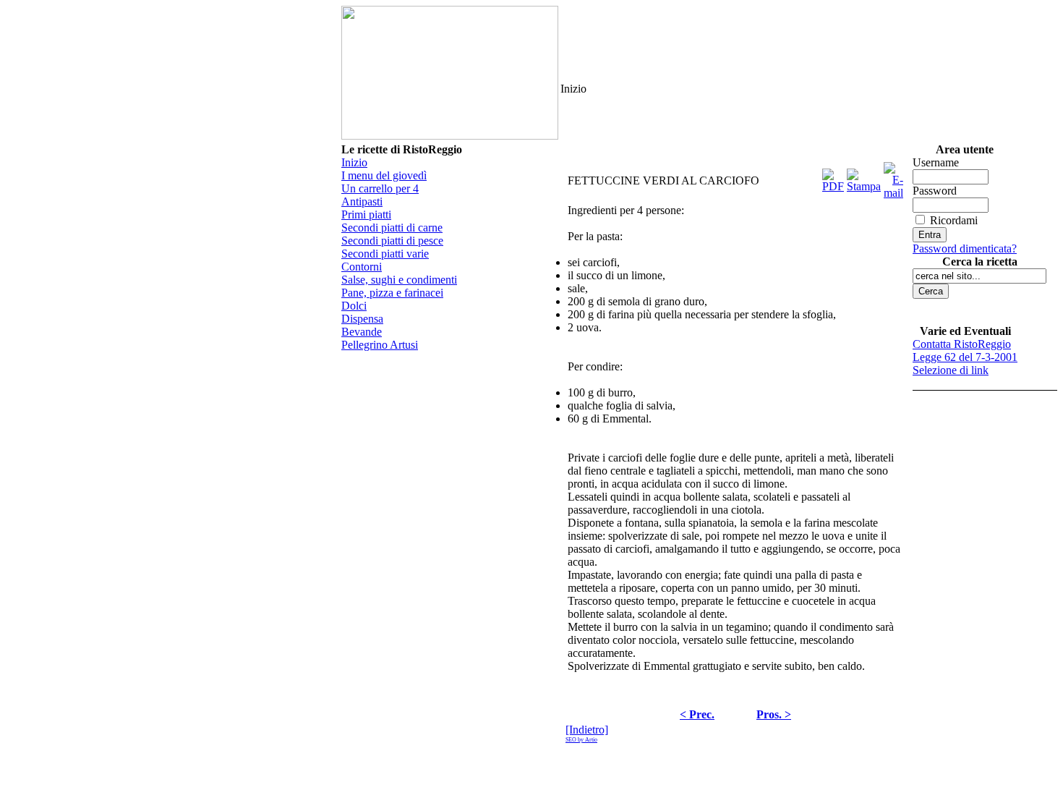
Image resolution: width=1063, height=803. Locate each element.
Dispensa (362, 319)
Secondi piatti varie (385, 253)
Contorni (361, 266)
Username (936, 162)
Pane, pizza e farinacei (392, 292)
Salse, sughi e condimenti (399, 279)
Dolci (354, 305)
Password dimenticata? (965, 248)
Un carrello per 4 (380, 188)
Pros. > (773, 714)
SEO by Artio (581, 739)
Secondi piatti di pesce (392, 240)
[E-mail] (893, 177)
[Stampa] (864, 177)
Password (935, 190)
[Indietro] (586, 729)
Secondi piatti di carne (392, 227)
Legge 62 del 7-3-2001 (965, 357)
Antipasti (362, 201)
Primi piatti (366, 214)
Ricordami (954, 220)
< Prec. (697, 714)
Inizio (354, 162)
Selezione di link (951, 370)
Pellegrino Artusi (379, 345)
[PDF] (833, 177)
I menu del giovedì (384, 175)
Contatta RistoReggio (962, 344)
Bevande (361, 332)
